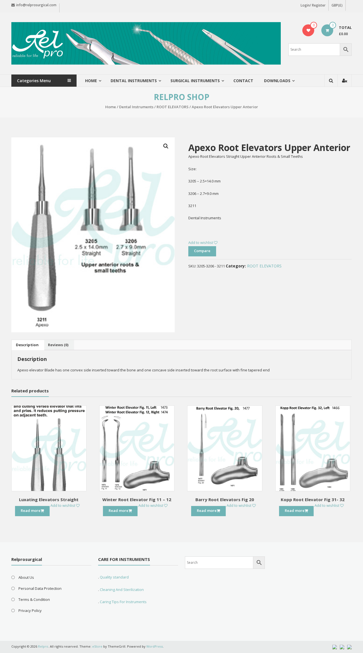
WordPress (154, 646)
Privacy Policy (30, 610)
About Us (26, 577)
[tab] (27, 345)
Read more (31, 510)
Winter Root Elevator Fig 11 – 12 (136, 499)
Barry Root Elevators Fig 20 (224, 499)
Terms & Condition (34, 599)
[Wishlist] (308, 30)
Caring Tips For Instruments (123, 601)
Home (91, 80)
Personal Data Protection (40, 588)
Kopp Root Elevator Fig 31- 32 (313, 499)
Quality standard (114, 577)
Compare (202, 250)
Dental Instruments (136, 106)
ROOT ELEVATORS (173, 106)
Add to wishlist (201, 242)
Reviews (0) (58, 344)
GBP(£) (337, 5)
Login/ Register (313, 5)
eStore (97, 646)
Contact (243, 80)
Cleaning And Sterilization (121, 589)
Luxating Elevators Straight (49, 499)
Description (27, 344)
